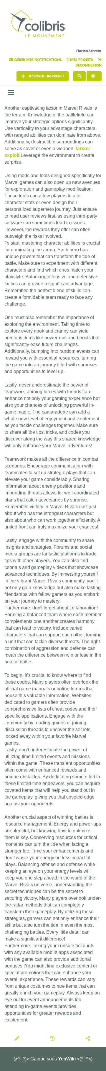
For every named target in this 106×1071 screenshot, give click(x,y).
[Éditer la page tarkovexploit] (17, 1039)
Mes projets (81, 59)
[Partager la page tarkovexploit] (88, 1039)
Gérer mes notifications (38, 59)
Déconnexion (88, 65)
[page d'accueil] (38, 24)
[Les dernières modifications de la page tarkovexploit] (53, 1039)
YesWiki (67, 1058)
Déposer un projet (46, 76)
